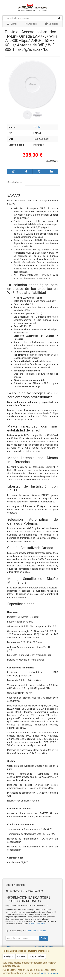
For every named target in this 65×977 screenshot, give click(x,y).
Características (14, 182)
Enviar (43, 938)
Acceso (32, 23)
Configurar (8, 956)
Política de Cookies (48, 973)
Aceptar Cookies (37, 956)
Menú (13, 23)
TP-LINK (37, 127)
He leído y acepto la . (27, 930)
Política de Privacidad (37, 924)
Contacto (53, 23)
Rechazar (21, 956)
